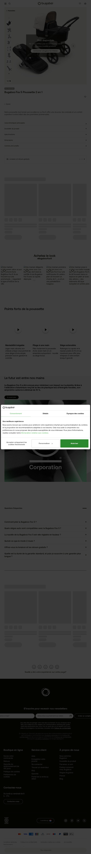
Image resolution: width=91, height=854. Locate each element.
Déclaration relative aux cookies (34, 433)
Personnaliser (44, 443)
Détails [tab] (45, 413)
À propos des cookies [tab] (75, 413)
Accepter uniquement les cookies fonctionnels (16, 443)
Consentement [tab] (16, 413)
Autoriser (74, 443)
